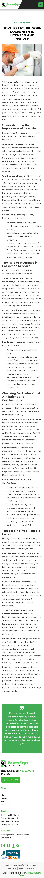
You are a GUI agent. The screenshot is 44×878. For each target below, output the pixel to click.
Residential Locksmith (10, 818)
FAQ (3, 801)
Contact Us (5, 805)
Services (4, 798)
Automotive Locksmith (10, 821)
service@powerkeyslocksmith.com (15, 835)
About (3, 795)
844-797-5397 (6, 838)
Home (3, 792)
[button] (40, 4)
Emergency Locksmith (10, 824)
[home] (10, 4)
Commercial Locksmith (10, 815)
